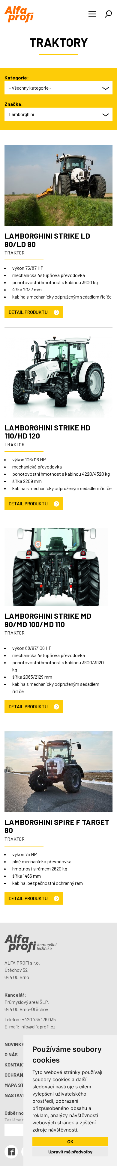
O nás (11, 1054)
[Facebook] (11, 1152)
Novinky (14, 1044)
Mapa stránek (22, 1085)
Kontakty (16, 1064)
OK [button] (70, 1141)
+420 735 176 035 (39, 1019)
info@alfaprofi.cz (38, 1026)
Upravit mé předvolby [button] (70, 1151)
